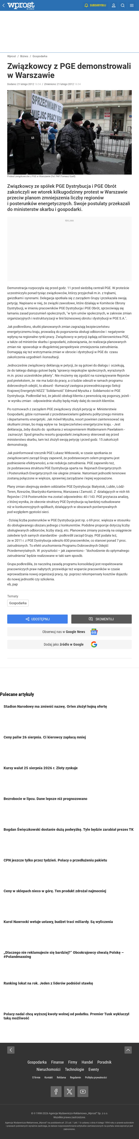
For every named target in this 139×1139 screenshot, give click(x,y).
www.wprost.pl (122, 1126)
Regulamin (75, 1077)
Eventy (94, 1069)
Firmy (72, 1062)
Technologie (74, 1069)
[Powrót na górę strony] (128, 1050)
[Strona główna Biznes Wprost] (20, 5)
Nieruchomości (48, 1069)
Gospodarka (18, 603)
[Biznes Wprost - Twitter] (69, 1091)
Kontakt (49, 1077)
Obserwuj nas (63, 632)
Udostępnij (40, 619)
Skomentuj (105, 619)
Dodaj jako (64, 644)
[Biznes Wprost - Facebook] (56, 1091)
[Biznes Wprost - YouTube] (82, 1091)
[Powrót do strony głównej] (10, 1050)
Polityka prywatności (96, 1077)
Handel (87, 1062)
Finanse (57, 1062)
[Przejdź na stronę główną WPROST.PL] (3, 5)
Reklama (61, 1077)
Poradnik (104, 1062)
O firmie (36, 1077)
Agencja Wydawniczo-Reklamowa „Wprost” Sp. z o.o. (78, 1113)
